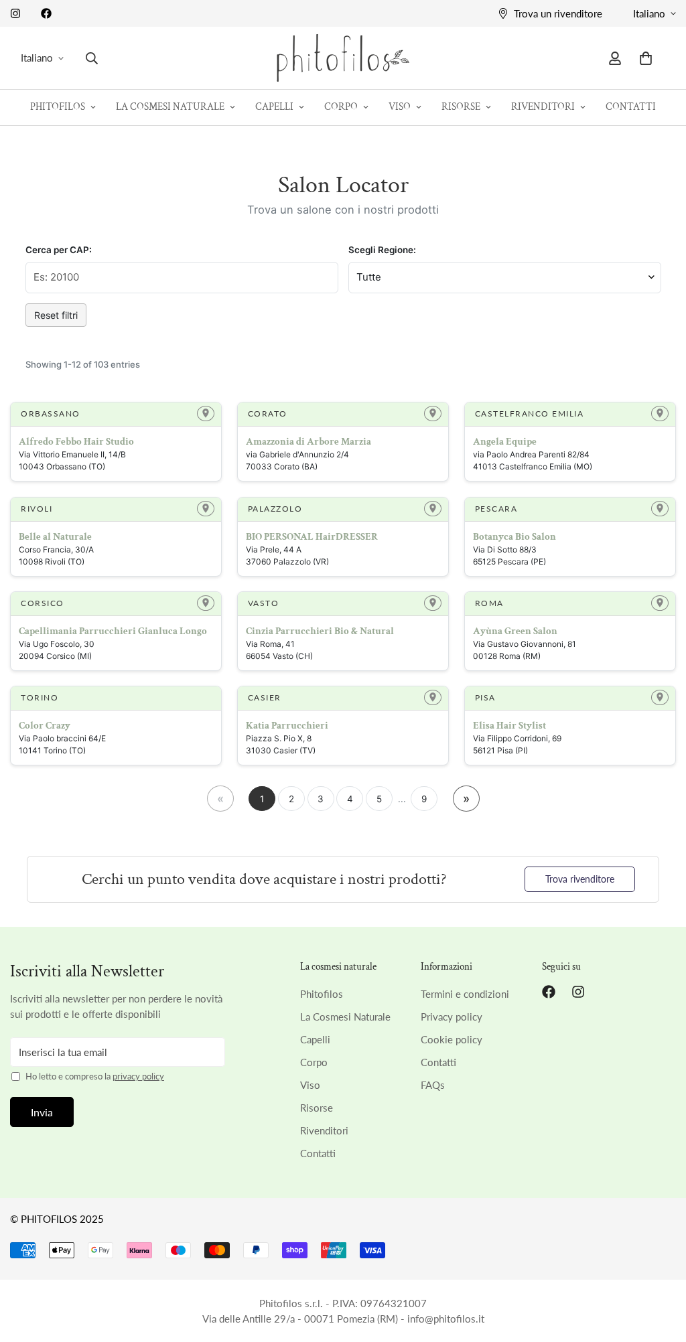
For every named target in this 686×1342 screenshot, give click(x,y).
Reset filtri (56, 315)
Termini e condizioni (465, 994)
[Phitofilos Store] (343, 58)
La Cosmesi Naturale (170, 106)
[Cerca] (91, 58)
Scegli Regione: (382, 249)
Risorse (460, 106)
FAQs (433, 1085)
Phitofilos (57, 106)
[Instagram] (15, 13)
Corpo (341, 106)
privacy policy (138, 1076)
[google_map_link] (205, 413)
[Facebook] (46, 13)
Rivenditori (543, 106)
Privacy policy (451, 1017)
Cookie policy (451, 1039)
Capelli (274, 106)
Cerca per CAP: (58, 249)
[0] (645, 58)
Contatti (631, 106)
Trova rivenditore (579, 879)
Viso (400, 106)
